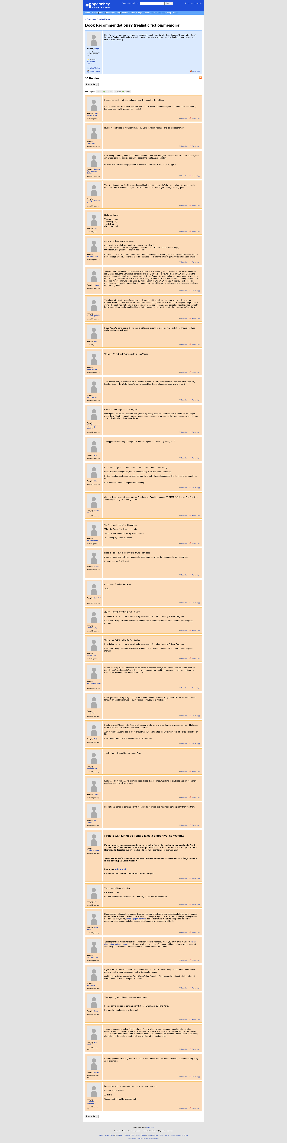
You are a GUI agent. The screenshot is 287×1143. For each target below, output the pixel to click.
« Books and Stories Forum (97, 19)
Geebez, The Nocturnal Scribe (93, 171)
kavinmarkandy (92, 957)
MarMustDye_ (92, 628)
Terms (137, 1135)
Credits (127, 1135)
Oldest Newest (104, 92)
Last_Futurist (91, 397)
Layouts (147, 13)
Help (187, 3)
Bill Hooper (91, 821)
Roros (96, 1011)
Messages (110, 13)
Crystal (96, 794)
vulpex (96, 285)
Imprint (149, 1135)
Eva (95, 455)
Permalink (184, 118)
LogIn (192, 3)
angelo (96, 1072)
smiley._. (97, 566)
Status (173, 1135)
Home (87, 13)
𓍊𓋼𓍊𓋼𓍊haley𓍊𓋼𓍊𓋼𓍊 (93, 315)
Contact (155, 1135)
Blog (118, 13)
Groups (139, 13)
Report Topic (196, 71)
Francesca (91, 143)
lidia (95, 481)
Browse (95, 13)
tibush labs (150, 1127)
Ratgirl (96, 48)
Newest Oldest (122, 92)
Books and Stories (91, 63)
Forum (132, 13)
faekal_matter (92, 369)
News (107, 1135)
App (164, 13)
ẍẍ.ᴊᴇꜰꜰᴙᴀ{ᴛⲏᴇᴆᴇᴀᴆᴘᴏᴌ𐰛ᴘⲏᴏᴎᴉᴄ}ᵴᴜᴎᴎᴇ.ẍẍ (94, 426)
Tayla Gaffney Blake (92, 114)
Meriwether (91, 985)
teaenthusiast (92, 768)
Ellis (95, 341)
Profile (95, 71)
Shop (169, 13)
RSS (132, 1135)
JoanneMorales (92, 540)
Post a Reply (91, 84)
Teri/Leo (97, 902)
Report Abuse (164, 1135)
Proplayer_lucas (93, 850)
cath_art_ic (91, 713)
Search (169, 3)
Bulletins (124, 13)
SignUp (199, 3)
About (175, 13)
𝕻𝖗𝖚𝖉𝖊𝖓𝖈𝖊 (96, 739)
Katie (95, 228)
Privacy (143, 1135)
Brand (121, 1135)
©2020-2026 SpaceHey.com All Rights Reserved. (143, 1138)
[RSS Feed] (200, 77)
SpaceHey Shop (182, 1135)
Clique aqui (120, 869)
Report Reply (195, 118)
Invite (159, 13)
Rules (112, 1135)
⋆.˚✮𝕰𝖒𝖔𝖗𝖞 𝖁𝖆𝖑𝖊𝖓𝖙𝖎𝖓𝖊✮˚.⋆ (91, 1102)
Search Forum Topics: (131, 3)
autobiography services (136, 919)
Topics (95, 68)
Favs (153, 13)
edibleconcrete (92, 256)
